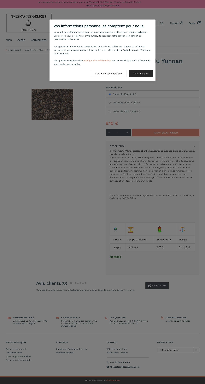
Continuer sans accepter (108, 73)
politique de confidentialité (97, 60)
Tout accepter (141, 73)
